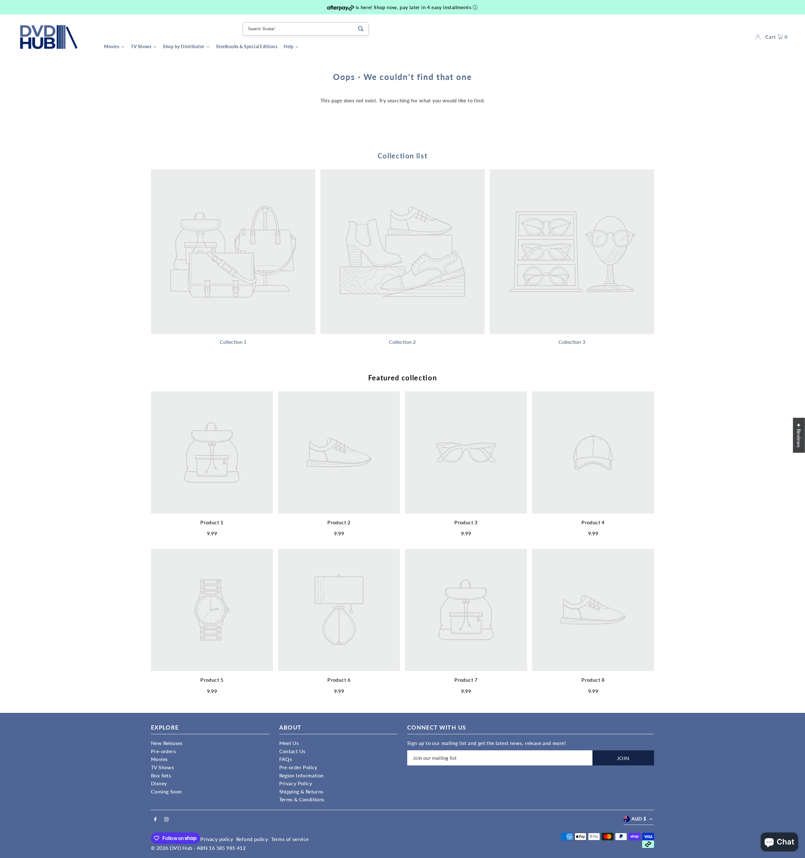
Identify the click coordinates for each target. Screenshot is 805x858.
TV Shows (162, 767)
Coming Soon (166, 791)
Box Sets (161, 775)
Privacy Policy (295, 783)
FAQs (285, 759)
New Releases (167, 743)
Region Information (301, 775)
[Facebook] (155, 819)
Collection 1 (233, 342)
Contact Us (292, 751)
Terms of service (289, 839)
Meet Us (289, 743)
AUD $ (638, 818)
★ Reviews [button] (799, 435)
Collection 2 (402, 342)
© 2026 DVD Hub (171, 848)
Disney (159, 783)
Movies (159, 759)
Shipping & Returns (301, 791)
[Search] (360, 29)
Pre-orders (163, 751)
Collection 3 (571, 342)
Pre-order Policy (298, 767)
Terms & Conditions (302, 799)
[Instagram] (166, 819)
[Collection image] (233, 251)
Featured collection (402, 377)
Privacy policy (216, 839)
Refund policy (252, 839)
